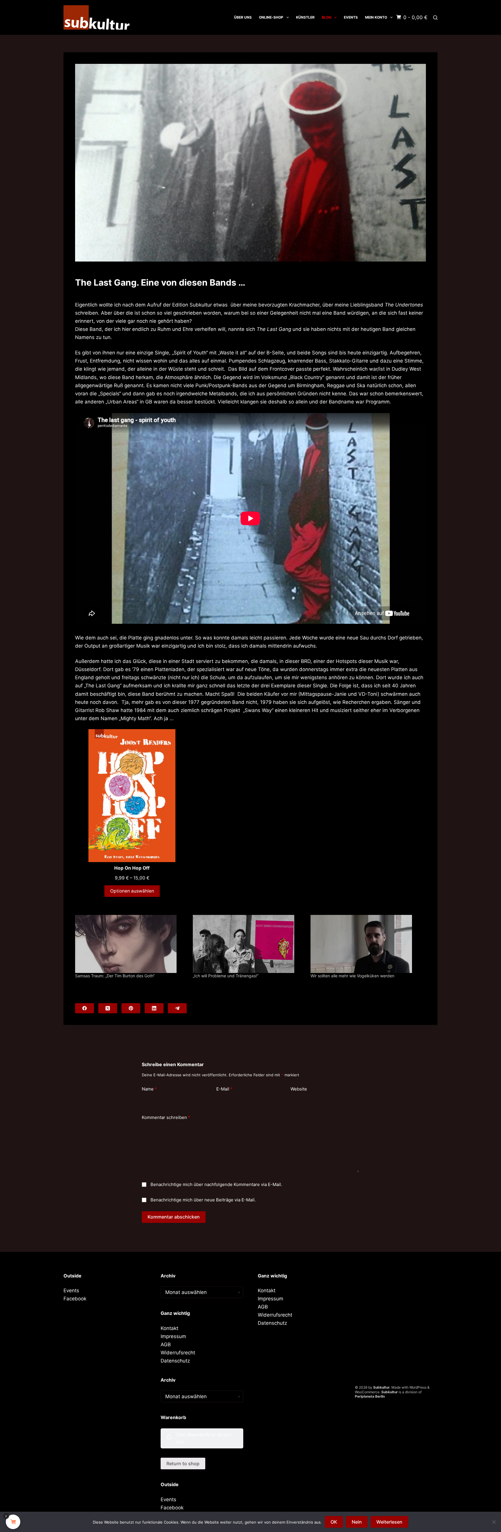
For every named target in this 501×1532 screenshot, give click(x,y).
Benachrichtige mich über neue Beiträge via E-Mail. (203, 1200)
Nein (357, 1522)
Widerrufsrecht (178, 1353)
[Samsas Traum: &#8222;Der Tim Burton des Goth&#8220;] (131, 944)
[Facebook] (84, 1008)
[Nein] (494, 1522)
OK (334, 1522)
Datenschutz (175, 1361)
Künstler (305, 17)
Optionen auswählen (132, 891)
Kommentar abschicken (174, 1217)
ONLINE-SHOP (271, 17)
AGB (166, 1344)
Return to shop (182, 1463)
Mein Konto (376, 17)
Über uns (243, 17)
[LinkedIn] (154, 1008)
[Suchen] (435, 17)
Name (149, 1089)
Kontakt (169, 1328)
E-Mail (224, 1089)
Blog (326, 17)
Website (299, 1089)
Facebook (74, 1299)
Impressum (173, 1336)
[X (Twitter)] (107, 1008)
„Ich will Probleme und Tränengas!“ (225, 975)
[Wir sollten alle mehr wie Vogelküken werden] (366, 944)
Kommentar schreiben (166, 1117)
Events (351, 17)
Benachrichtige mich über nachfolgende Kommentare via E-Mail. (216, 1184)
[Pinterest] (130, 1008)
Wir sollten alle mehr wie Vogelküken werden (352, 975)
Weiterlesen (389, 1522)
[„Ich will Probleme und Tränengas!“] (249, 944)
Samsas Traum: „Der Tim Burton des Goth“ (115, 975)
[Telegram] (177, 1008)
